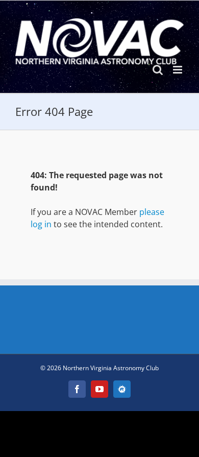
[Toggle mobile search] (158, 69)
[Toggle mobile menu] (178, 69)
